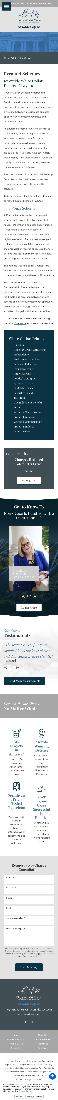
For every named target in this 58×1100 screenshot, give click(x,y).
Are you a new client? (15, 918)
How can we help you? (16, 928)
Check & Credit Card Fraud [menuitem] (30, 349)
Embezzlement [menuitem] (22, 354)
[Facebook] (26, 1022)
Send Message (29, 967)
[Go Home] (6, 58)
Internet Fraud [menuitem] (22, 373)
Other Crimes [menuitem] (22, 431)
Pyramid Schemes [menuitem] (24, 383)
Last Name (11, 887)
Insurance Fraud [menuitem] (23, 369)
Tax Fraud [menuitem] (20, 397)
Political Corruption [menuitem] (25, 378)
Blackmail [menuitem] (19, 345)
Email (8, 908)
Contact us (20, 323)
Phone (9, 898)
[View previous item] (26, 470)
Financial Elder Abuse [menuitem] (26, 364)
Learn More (29, 607)
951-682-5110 (29, 27)
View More (29, 480)
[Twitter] (32, 1022)
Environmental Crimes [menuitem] (27, 359)
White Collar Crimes (21, 58)
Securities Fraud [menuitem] (23, 393)
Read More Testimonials (24, 681)
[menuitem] (16, 1035)
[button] (52, 1076)
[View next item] (31, 470)
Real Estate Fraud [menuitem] (24, 388)
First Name (11, 877)
